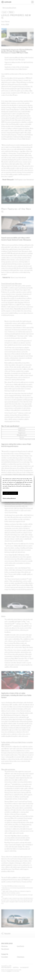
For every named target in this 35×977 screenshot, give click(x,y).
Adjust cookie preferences (9, 498)
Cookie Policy (18, 482)
